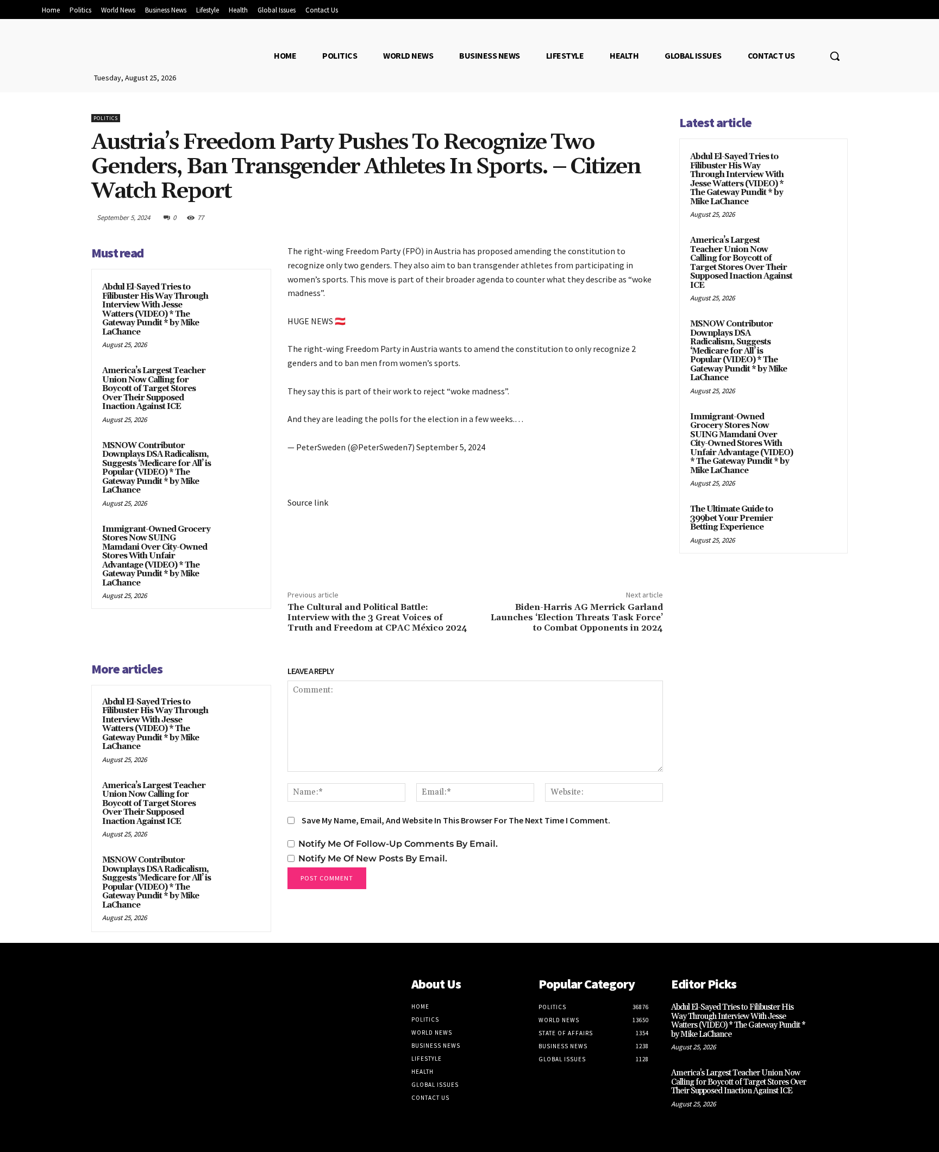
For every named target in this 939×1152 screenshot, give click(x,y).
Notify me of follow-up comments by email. (398, 844)
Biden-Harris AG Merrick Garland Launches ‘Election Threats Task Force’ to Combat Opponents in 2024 (577, 617)
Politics (105, 118)
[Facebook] (551, 217)
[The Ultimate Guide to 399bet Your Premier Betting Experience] (818, 522)
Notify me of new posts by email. (372, 858)
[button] (835, 56)
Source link (307, 502)
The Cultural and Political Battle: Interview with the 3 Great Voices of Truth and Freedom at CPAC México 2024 (377, 617)
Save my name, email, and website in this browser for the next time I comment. (456, 820)
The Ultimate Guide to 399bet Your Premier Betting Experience (731, 518)
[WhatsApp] (626, 217)
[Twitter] (576, 217)
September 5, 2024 (450, 447)
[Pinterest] (601, 217)
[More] (651, 217)
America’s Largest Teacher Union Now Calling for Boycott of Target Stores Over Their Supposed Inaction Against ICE (153, 389)
